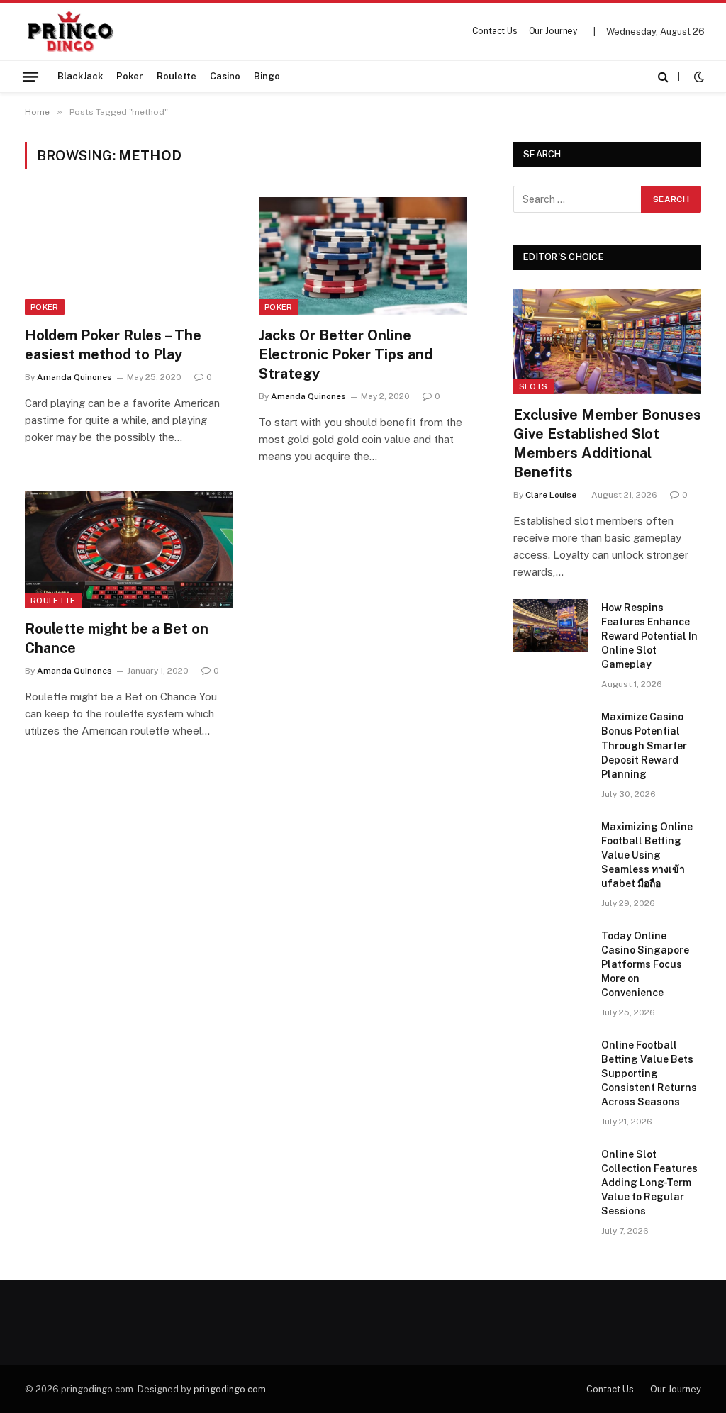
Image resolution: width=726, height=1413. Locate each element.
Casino (225, 76)
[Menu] (30, 76)
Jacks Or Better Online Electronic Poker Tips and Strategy (345, 354)
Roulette (176, 76)
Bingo (267, 76)
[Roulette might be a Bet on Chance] (129, 549)
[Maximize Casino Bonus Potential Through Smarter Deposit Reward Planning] (550, 734)
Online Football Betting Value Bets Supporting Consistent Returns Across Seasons (649, 1073)
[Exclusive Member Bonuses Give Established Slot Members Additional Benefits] (607, 341)
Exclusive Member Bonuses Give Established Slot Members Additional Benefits (607, 443)
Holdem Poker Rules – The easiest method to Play (113, 345)
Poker (129, 76)
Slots (533, 386)
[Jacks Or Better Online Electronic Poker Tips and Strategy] (363, 255)
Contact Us (495, 31)
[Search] (663, 76)
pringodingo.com (230, 1389)
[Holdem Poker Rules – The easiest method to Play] (129, 255)
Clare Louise (550, 495)
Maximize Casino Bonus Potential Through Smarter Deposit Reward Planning (644, 745)
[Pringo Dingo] (69, 31)
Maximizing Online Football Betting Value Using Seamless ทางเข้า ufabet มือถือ (647, 855)
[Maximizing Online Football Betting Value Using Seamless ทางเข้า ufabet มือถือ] (550, 844)
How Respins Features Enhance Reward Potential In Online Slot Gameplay (649, 636)
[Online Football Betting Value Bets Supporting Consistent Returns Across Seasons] (550, 1062)
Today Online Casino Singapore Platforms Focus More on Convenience (645, 964)
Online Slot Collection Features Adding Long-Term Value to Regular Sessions (649, 1183)
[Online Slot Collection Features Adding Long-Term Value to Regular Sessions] (550, 1171)
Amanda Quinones (74, 377)
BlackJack (80, 76)
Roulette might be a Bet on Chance (116, 638)
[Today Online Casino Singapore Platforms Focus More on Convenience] (550, 953)
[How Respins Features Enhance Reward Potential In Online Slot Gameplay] (550, 625)
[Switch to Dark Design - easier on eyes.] (698, 76)
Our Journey (553, 31)
